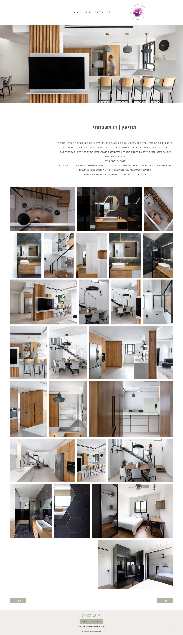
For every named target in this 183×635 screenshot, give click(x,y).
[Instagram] (94, 615)
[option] (158, 209)
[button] (98, 12)
